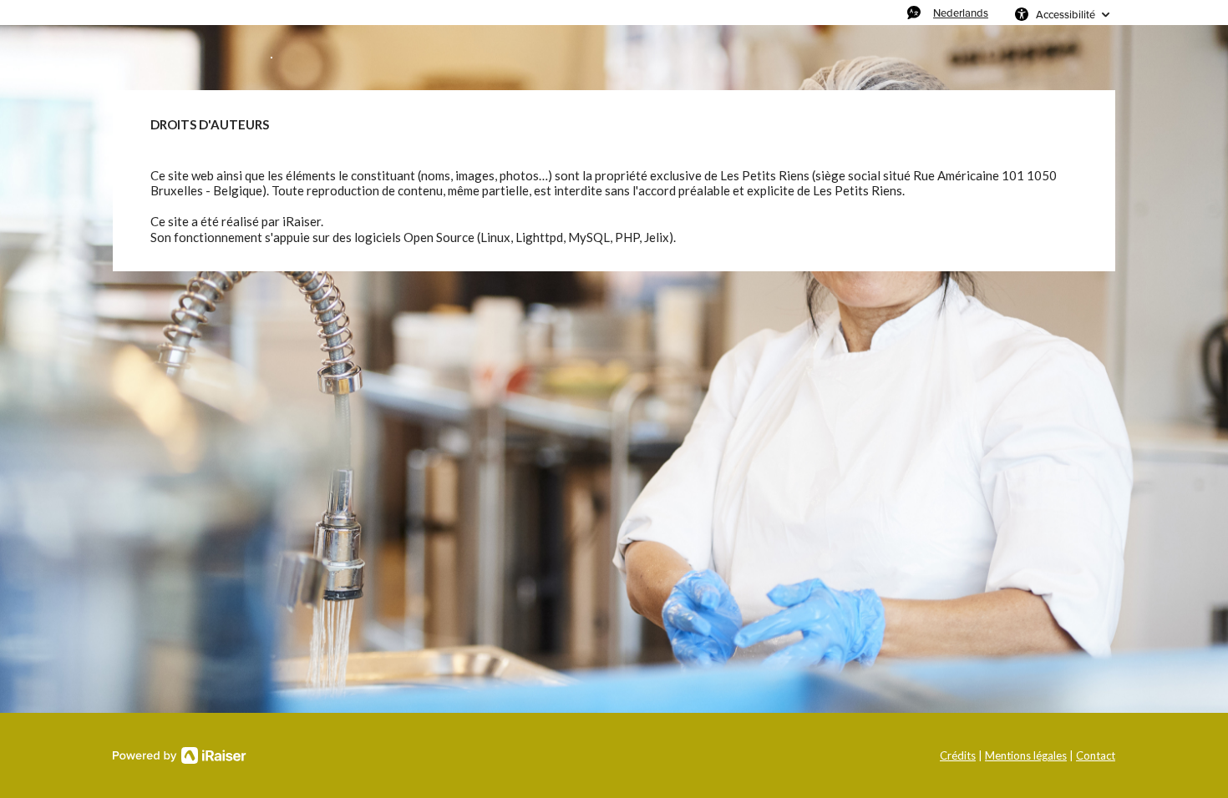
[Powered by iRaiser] (179, 755)
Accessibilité (1065, 14)
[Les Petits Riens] (271, 57)
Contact (1095, 755)
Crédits (958, 755)
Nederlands (960, 12)
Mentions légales (1026, 755)
